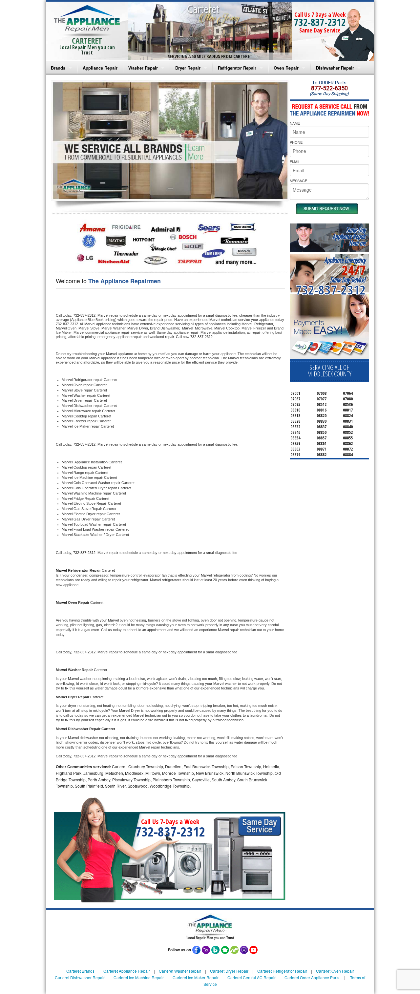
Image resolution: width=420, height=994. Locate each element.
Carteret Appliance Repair (126, 971)
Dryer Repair (187, 68)
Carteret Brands (80, 971)
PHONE (296, 142)
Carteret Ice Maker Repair (196, 977)
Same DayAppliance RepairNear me (349, 236)
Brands (58, 68)
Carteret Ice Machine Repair (139, 977)
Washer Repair (143, 68)
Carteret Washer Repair (180, 971)
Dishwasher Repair (335, 68)
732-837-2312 (320, 22)
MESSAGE (298, 180)
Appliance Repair (100, 68)
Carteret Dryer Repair (229, 971)
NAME (295, 123)
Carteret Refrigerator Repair (282, 971)
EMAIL (295, 161)
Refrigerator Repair (237, 68)
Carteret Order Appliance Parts (311, 977)
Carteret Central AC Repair (251, 977)
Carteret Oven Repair (335, 971)
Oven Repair (286, 68)
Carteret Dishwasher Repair (80, 977)
